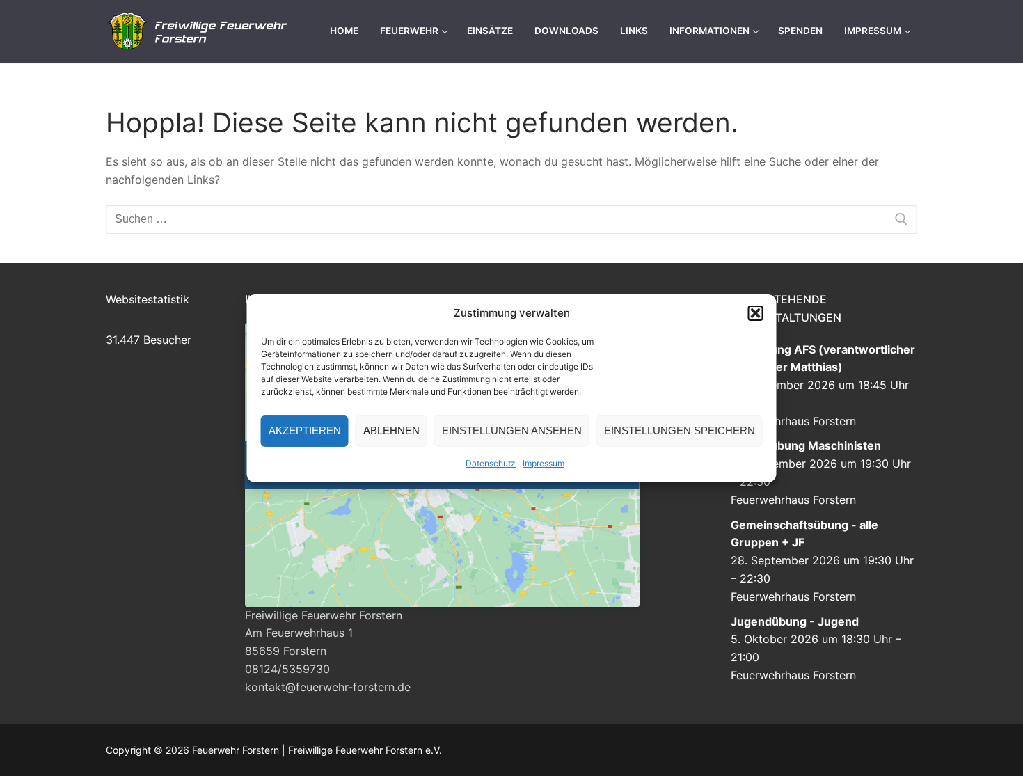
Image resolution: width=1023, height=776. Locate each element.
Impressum (543, 463)
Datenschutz (491, 463)
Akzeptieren (305, 430)
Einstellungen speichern (679, 430)
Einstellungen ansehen (512, 430)
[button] (756, 313)
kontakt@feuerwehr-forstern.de (328, 687)
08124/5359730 (287, 669)
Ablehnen (391, 430)
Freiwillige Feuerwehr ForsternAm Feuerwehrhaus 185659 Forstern (323, 633)
